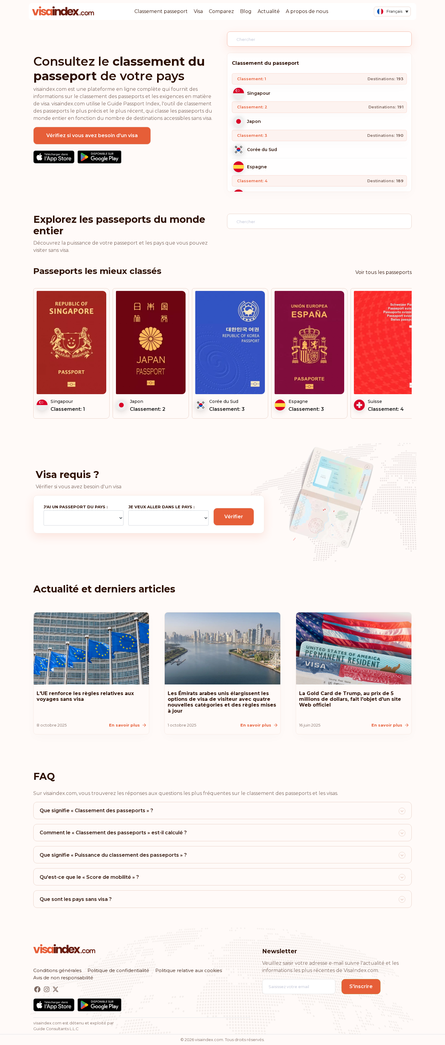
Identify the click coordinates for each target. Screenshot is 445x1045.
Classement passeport (161, 11)
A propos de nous (307, 11)
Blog (246, 11)
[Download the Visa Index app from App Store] (53, 156)
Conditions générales (57, 970)
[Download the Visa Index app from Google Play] (99, 156)
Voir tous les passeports (383, 272)
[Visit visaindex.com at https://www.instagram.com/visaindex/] (47, 990)
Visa (198, 11)
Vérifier (233, 516)
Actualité (269, 11)
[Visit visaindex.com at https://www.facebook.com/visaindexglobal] (38, 990)
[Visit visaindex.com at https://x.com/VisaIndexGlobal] (55, 990)
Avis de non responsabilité (63, 978)
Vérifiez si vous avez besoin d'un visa (92, 135)
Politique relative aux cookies (188, 970)
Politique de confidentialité (118, 970)
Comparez (221, 11)
